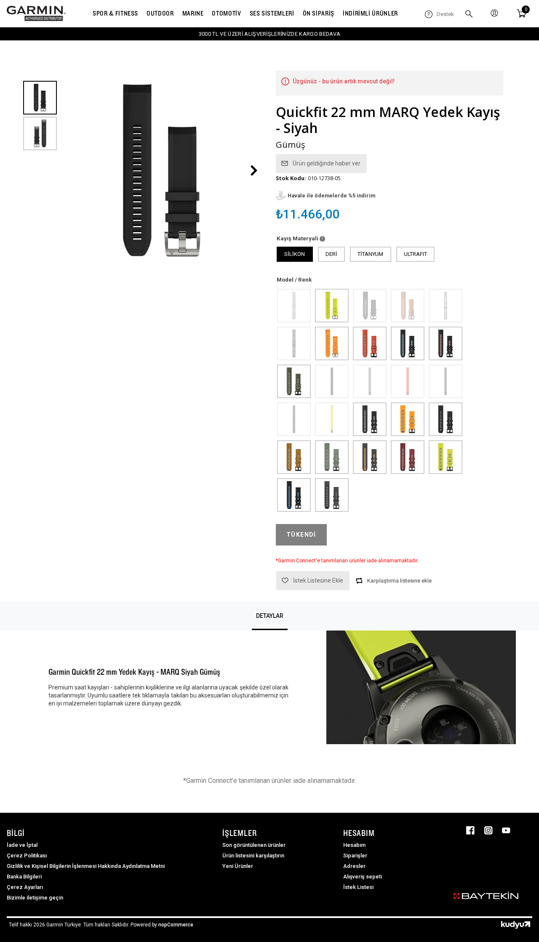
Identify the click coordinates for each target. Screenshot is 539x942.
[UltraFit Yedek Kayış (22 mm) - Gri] (369, 381)
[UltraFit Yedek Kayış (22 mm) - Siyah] (331, 381)
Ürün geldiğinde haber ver (326, 163)
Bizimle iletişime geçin (35, 897)
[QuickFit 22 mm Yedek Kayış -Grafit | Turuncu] (369, 457)
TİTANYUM (370, 254)
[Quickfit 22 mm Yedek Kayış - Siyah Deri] (369, 305)
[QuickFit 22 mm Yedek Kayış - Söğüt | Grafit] (331, 457)
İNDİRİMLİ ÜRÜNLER (370, 13)
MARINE (193, 13)
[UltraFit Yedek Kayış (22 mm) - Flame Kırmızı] (407, 381)
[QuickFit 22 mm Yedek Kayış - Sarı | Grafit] (445, 457)
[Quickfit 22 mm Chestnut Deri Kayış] (407, 305)
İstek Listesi (358, 887)
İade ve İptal (22, 845)
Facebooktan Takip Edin (470, 830)
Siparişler (355, 855)
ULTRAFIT (415, 254)
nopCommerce (175, 925)
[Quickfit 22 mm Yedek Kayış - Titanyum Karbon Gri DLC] (293, 343)
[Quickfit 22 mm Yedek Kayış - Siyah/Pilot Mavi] (293, 494)
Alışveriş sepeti (362, 876)
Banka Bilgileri (24, 876)
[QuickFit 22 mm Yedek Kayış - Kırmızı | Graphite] (369, 343)
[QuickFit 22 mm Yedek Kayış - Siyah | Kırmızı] (445, 343)
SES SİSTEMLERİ (272, 13)
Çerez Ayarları (25, 887)
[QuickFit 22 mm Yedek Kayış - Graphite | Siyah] (331, 494)
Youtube (506, 830)
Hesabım (354, 845)
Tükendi (301, 534)
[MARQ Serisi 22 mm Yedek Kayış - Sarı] (331, 305)
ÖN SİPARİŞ (318, 13)
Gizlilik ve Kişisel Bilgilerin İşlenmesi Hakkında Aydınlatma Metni (86, 866)
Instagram (488, 830)
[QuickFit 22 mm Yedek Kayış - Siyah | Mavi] (407, 343)
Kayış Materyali (298, 238)
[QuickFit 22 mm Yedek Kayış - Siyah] (445, 419)
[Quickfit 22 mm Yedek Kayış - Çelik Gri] (293, 305)
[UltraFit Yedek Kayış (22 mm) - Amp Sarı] (331, 419)
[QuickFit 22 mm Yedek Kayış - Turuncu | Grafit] (407, 419)
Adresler (354, 866)
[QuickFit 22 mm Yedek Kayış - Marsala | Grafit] (407, 457)
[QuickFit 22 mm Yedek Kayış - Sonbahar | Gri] (293, 457)
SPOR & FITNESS (115, 13)
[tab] (269, 616)
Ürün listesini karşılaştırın (253, 855)
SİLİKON (294, 254)
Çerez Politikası (27, 855)
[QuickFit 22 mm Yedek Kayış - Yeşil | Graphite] (293, 381)
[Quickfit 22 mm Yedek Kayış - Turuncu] (331, 343)
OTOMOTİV (226, 13)
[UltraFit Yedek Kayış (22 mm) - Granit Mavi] (445, 381)
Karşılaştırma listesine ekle (399, 580)
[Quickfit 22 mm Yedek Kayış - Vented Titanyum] (445, 305)
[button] (254, 170)
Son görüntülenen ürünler (254, 845)
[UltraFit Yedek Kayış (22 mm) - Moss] (293, 419)
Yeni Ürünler (237, 866)
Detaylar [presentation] (269, 615)
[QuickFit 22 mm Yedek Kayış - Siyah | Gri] (369, 419)
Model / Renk (294, 279)
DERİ (331, 254)
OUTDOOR (160, 13)
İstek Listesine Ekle (318, 580)
